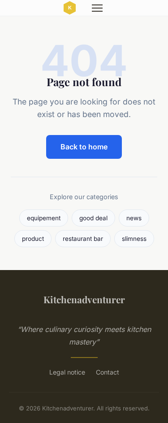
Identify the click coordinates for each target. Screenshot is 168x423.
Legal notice (67, 372)
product (33, 238)
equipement (43, 218)
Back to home (84, 146)
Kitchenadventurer (84, 299)
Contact (107, 372)
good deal (93, 218)
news (134, 218)
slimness (134, 238)
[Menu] (97, 8)
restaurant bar (83, 238)
